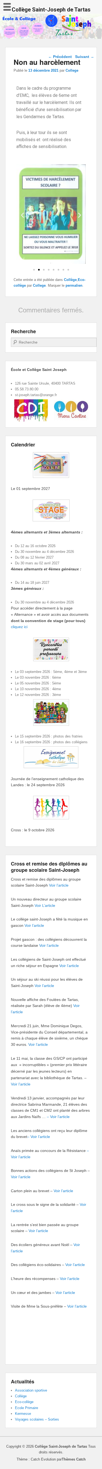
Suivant (84, 56)
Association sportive (31, 1390)
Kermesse (23, 1414)
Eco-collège (24, 1402)
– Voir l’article (58, 1116)
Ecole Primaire (26, 1408)
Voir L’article (45, 905)
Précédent (60, 56)
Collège (70, 280)
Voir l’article (59, 885)
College (72, 70)
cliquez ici (19, 627)
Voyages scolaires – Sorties (37, 1419)
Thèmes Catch (74, 1459)
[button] (34, 270)
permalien (74, 285)
